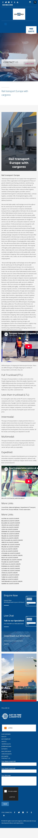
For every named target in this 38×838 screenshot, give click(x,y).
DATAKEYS (4, 749)
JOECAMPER (4, 756)
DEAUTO (3, 736)
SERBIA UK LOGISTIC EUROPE (9, 579)
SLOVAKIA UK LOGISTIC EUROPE (10, 568)
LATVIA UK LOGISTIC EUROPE (9, 551)
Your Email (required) (8, 768)
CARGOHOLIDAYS (6, 754)
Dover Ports (4, 509)
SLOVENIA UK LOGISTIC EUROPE (10, 570)
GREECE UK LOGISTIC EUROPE (10, 542)
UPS (5, 498)
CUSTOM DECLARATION (14, 498)
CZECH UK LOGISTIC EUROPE (9, 529)
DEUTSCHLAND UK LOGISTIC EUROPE (12, 540)
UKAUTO (3, 741)
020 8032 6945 (7, 5)
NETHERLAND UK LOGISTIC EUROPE (11, 560)
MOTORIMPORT (6, 739)
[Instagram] (8, 2)
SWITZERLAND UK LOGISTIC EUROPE (11, 581)
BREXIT (23, 498)
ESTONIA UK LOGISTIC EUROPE (10, 534)
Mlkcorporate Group (30, 821)
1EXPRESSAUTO (6, 744)
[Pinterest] (11, 2)
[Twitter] (5, 2)
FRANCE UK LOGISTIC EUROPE (10, 538)
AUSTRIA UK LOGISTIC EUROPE (10, 518)
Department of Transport (28, 507)
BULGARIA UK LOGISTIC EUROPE (10, 523)
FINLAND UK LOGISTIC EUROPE (10, 536)
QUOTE (31, 30)
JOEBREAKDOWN (6, 746)
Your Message (6, 775)
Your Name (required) (8, 761)
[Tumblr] (14, 2)
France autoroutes (24, 509)
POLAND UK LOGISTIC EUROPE (10, 562)
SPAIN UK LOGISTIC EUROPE (9, 573)
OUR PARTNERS (6, 734)
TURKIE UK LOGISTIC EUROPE (9, 577)
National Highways (14, 507)
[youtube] (17, 2)
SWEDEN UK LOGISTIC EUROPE (10, 575)
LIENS (10, 728)
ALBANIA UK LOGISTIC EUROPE (10, 583)
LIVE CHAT (29, 63)
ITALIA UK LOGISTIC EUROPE (9, 549)
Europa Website (14, 509)
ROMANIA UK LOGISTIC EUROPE (10, 566)
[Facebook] (2, 2)
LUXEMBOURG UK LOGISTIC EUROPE (12, 555)
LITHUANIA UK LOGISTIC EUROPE (10, 553)
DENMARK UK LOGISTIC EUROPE (10, 531)
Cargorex (19, 821)
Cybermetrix (19, 823)
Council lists (4, 507)
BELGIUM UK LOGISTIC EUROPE (10, 521)
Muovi (11, 823)
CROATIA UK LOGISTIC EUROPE (10, 525)
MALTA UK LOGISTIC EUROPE (9, 557)
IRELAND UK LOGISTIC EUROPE (10, 547)
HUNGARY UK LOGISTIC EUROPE (10, 544)
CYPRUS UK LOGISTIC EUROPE (10, 527)
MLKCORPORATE (6, 751)
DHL (2, 498)
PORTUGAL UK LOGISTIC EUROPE (11, 564)
